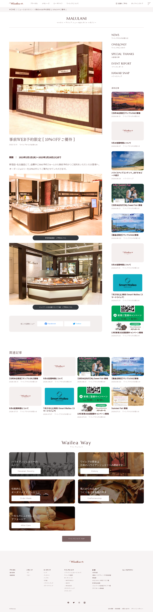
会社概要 (110, 608)
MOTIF (68, 583)
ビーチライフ (58, 3)
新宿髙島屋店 (96, 583)
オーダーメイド (68, 577)
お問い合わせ (126, 608)
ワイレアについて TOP (76, 539)
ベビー (28, 575)
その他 (46, 580)
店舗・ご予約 (122, 3)
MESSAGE (69, 585)
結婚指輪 (12, 575)
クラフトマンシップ (69, 588)
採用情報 (117, 608)
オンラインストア (137, 3)
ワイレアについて (73, 3)
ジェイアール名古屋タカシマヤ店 (101, 585)
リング (45, 572)
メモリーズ (45, 3)
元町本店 (95, 572)
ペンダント (47, 575)
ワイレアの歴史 (68, 575)
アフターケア (67, 591)
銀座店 (94, 577)
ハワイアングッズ (48, 583)
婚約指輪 (12, 572)
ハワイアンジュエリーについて (72, 572)
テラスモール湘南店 (98, 588)
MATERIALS (69, 580)
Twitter (78, 324)
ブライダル (34, 3)
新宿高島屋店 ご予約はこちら (55, 238)
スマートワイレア (48, 585)
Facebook (52, 324)
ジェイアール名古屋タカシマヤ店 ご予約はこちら (55, 307)
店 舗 (94, 570)
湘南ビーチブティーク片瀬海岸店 (101, 575)
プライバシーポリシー (137, 608)
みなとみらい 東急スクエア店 (100, 580)
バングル (46, 577)
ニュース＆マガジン (127, 570)
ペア (28, 572)
